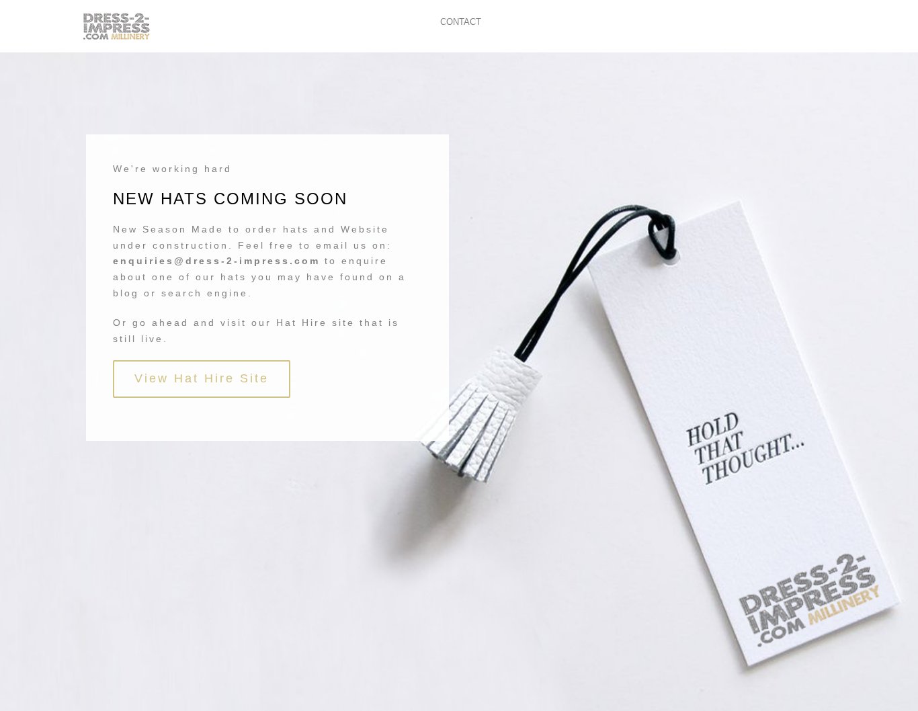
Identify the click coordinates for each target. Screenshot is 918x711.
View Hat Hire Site (201, 378)
